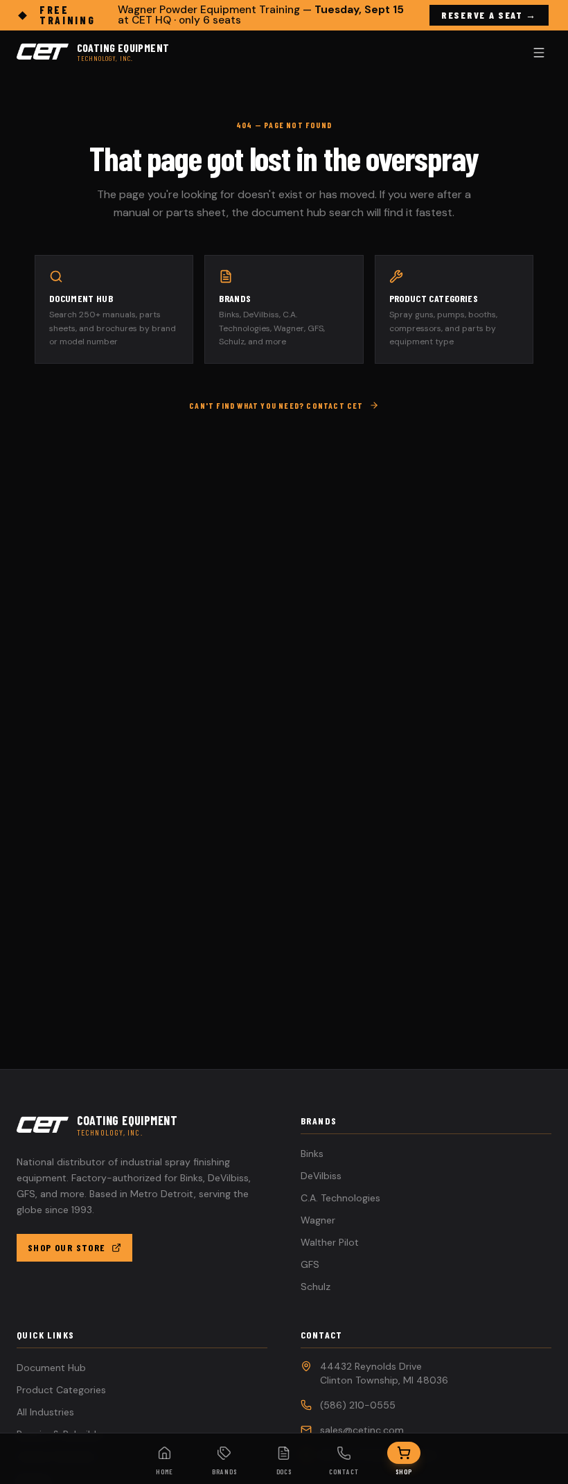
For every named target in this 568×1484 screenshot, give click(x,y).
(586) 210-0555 (358, 1405)
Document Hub (51, 1367)
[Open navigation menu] (538, 52)
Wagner (318, 1220)
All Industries (45, 1412)
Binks (312, 1153)
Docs (284, 1471)
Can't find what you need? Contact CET (276, 405)
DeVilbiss (321, 1175)
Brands (224, 1471)
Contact (344, 1471)
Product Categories (61, 1390)
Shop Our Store (67, 1247)
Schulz (315, 1286)
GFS (310, 1264)
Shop (404, 1471)
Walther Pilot (330, 1242)
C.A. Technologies (340, 1198)
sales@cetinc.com (362, 1430)
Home (164, 1471)
